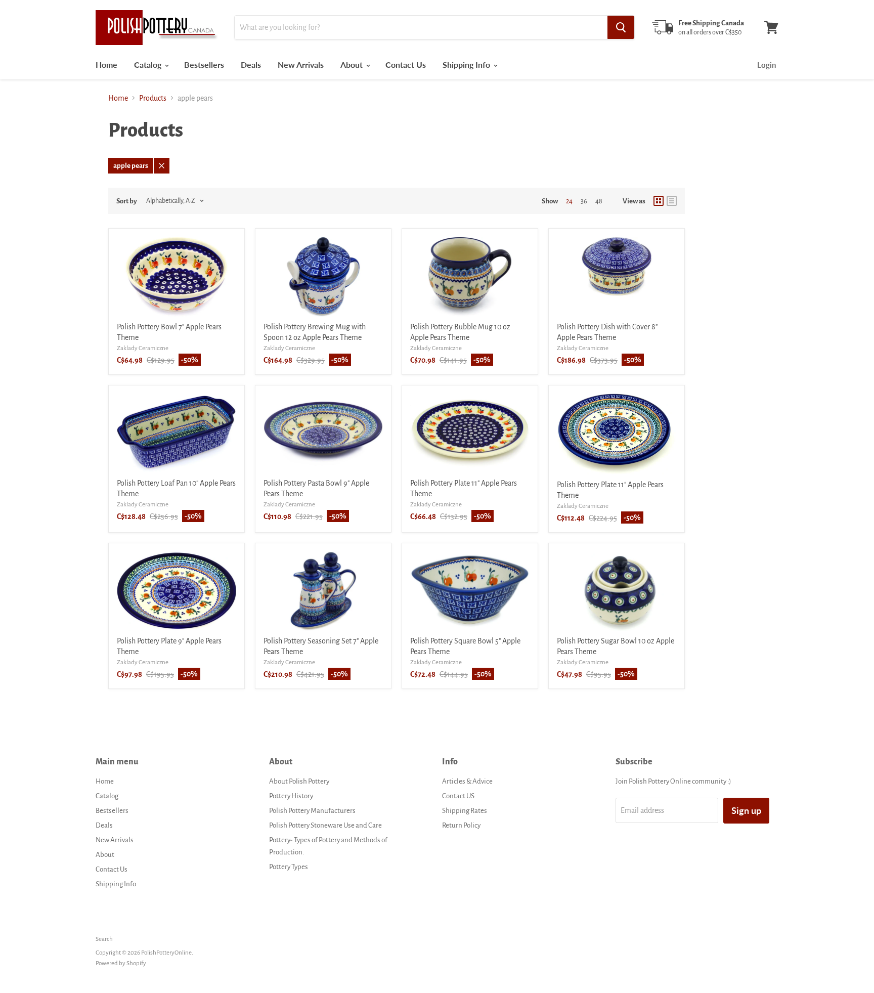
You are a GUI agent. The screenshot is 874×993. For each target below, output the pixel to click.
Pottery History (291, 796)
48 (598, 201)
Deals (251, 64)
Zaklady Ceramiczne (142, 348)
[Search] (620, 27)
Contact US (458, 796)
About (352, 64)
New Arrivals (301, 64)
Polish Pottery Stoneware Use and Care (325, 825)
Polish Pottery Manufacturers (312, 810)
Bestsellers (204, 64)
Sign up (746, 810)
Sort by (126, 201)
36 (584, 201)
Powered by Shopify (121, 963)
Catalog (148, 64)
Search (104, 939)
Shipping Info (467, 64)
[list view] (672, 201)
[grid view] (658, 201)
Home (106, 64)
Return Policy (461, 825)
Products (152, 98)
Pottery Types (288, 867)
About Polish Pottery (299, 781)
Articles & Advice (467, 781)
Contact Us (405, 64)
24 (569, 201)
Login (766, 64)
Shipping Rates (464, 810)
